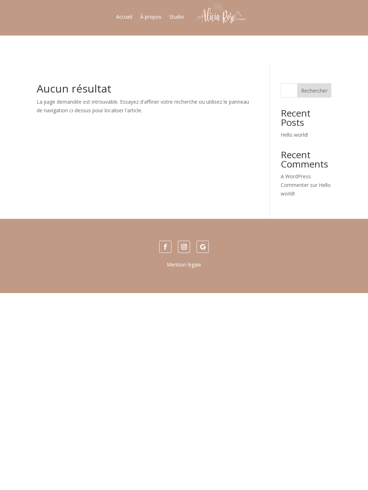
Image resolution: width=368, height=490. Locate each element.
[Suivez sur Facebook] (165, 247)
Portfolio (158, 48)
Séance (185, 48)
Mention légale (184, 264)
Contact (211, 48)
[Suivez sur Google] (203, 247)
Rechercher (314, 90)
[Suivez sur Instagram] (184, 247)
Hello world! (294, 134)
